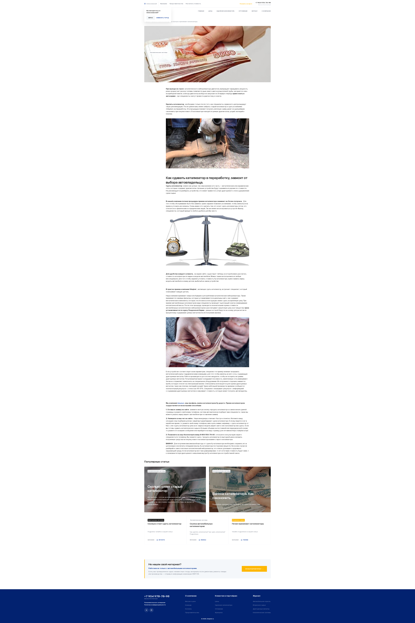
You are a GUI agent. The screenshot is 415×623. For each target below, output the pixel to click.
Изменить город (162, 18)
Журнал (254, 11)
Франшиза (163, 4)
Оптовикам (243, 11)
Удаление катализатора (225, 11)
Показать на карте (246, 4)
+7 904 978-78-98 (156, 596)
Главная (201, 11)
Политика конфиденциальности (155, 605)
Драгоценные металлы (261, 609)
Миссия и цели (190, 601)
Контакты (188, 609)
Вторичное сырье (259, 605)
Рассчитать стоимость (193, 4)
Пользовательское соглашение (154, 602)
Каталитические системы (262, 612)
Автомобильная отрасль (262, 601)
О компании (266, 11)
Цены (210, 11)
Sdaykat (181, 403)
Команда (188, 605)
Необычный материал (254, 569)
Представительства (176, 4)
